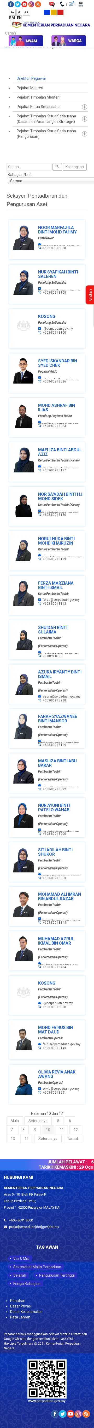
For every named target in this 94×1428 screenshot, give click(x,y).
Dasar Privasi (21, 1306)
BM (12, 18)
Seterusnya (38, 1121)
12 (76, 1130)
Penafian (17, 1301)
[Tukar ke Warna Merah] (60, 12)
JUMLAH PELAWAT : (64, 1161)
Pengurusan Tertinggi (57, 1275)
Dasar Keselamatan (26, 1312)
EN (19, 18)
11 (62, 1130)
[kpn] (50, 24)
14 (27, 1138)
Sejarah (19, 1275)
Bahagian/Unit (20, 175)
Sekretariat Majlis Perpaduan (37, 1267)
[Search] (57, 167)
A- (12, 12)
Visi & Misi (21, 1258)
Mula (15, 1121)
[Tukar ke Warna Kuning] (54, 12)
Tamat (72, 1138)
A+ (26, 12)
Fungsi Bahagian (26, 1284)
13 (13, 1138)
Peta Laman (20, 1317)
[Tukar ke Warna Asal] (47, 12)
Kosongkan (75, 167)
